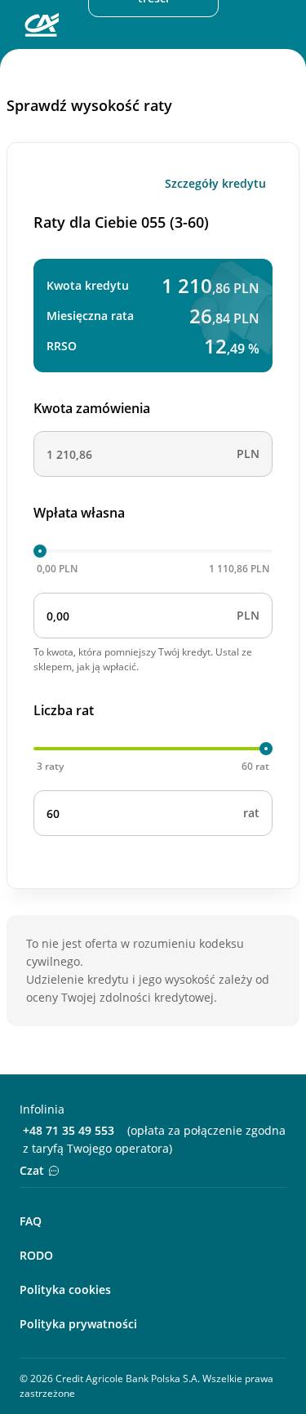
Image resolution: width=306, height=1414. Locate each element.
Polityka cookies (65, 1289)
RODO (36, 1255)
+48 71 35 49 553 (68, 1130)
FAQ (31, 1221)
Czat (32, 1170)
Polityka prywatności (78, 1324)
